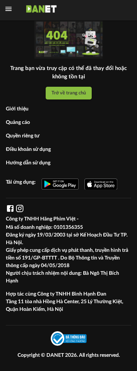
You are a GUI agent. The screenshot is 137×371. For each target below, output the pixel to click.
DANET (55, 355)
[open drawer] (8, 9)
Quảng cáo (18, 122)
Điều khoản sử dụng (28, 149)
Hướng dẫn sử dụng (28, 162)
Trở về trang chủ (69, 92)
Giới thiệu (17, 109)
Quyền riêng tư (22, 135)
